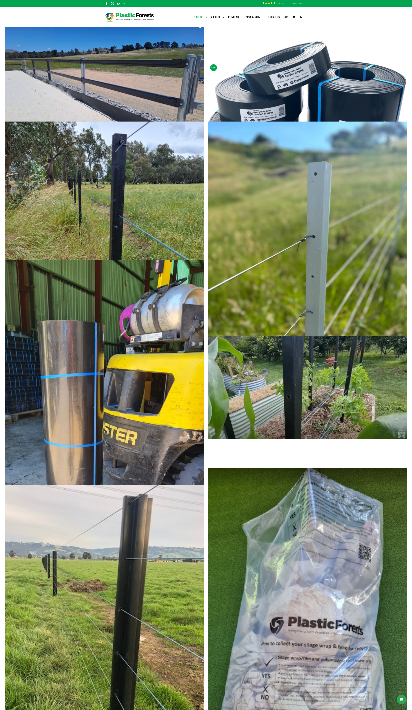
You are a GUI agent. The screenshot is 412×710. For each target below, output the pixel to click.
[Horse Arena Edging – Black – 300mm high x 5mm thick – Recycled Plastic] (104, 98)
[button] (301, 17)
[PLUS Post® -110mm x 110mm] (104, 632)
